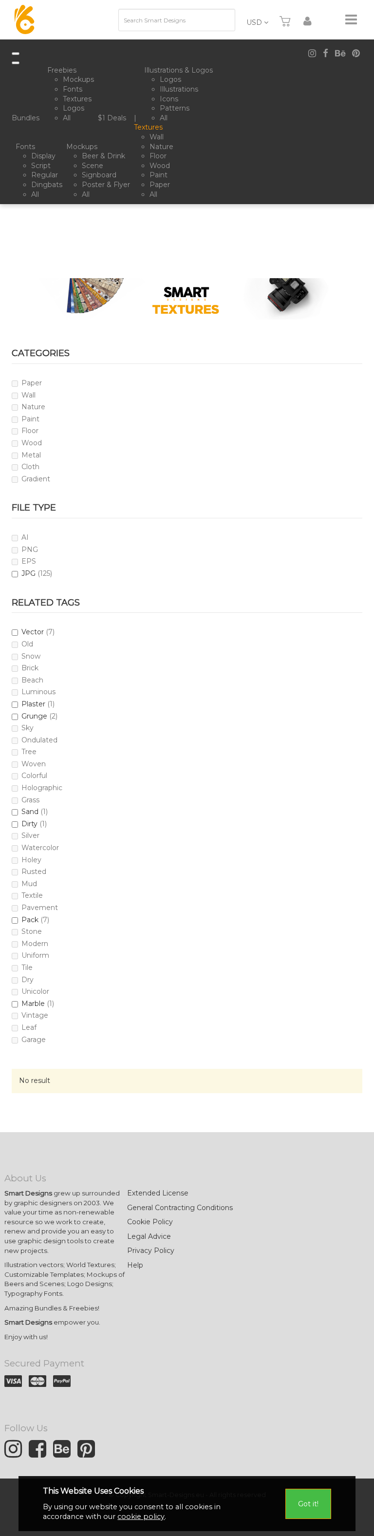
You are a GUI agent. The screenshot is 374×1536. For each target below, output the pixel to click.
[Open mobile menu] (15, 53)
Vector (32, 631)
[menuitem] (27, 118)
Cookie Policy (150, 1221)
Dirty (29, 823)
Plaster (33, 704)
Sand (29, 811)
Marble (33, 1003)
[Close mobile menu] (15, 62)
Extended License (157, 1193)
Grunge (34, 716)
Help (135, 1265)
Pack (29, 919)
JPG (28, 573)
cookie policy (141, 1516)
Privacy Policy (150, 1250)
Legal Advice (149, 1236)
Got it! (308, 1503)
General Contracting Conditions (180, 1207)
